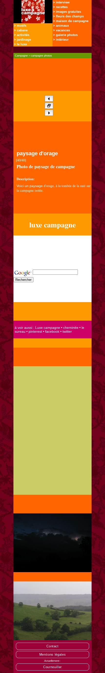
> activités (21, 35)
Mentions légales (52, 654)
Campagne (21, 55)
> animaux (61, 25)
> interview (61, 2)
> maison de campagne (70, 21)
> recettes (60, 7)
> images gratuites (67, 11)
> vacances (61, 30)
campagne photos (41, 55)
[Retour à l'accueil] (33, 22)
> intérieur (61, 39)
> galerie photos (65, 35)
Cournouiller (52, 667)
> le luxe (20, 44)
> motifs (20, 25)
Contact (52, 646)
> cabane (21, 30)
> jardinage (22, 39)
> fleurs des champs (68, 16)
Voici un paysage (30, 186)
